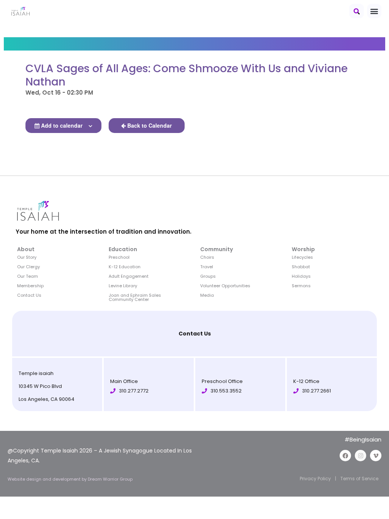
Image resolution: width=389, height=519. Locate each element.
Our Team (27, 276)
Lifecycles (302, 257)
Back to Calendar (149, 125)
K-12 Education (125, 267)
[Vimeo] (375, 455)
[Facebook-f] (345, 455)
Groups (208, 276)
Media (207, 295)
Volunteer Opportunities (225, 286)
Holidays (301, 276)
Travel (206, 267)
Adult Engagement (129, 276)
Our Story (26, 257)
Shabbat (301, 267)
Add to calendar (61, 125)
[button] (356, 11)
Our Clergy (28, 267)
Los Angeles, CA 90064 (46, 399)
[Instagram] (360, 455)
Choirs (207, 257)
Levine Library (123, 286)
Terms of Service (359, 478)
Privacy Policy (315, 478)
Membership (30, 286)
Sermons (301, 286)
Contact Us (29, 295)
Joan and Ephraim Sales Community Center (135, 297)
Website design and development (45, 479)
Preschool (119, 257)
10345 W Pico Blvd (40, 386)
